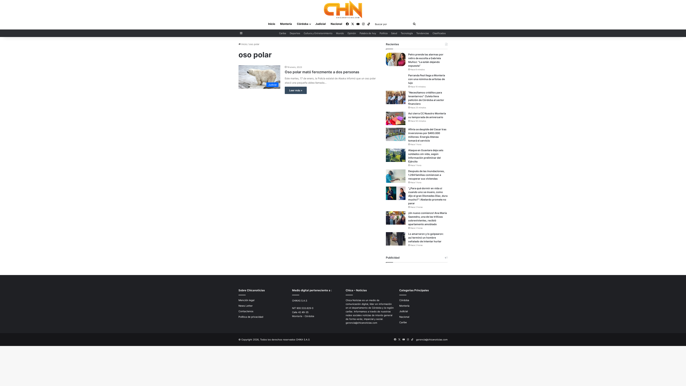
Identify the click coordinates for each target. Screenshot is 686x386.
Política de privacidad (250, 316)
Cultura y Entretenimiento (318, 33)
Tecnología (407, 33)
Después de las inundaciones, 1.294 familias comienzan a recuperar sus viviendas (426, 175)
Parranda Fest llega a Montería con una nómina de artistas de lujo (426, 79)
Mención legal (246, 300)
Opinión (351, 33)
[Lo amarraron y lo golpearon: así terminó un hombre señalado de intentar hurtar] (396, 239)
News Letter (245, 305)
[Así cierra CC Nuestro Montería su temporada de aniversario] (396, 118)
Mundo (340, 33)
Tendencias (422, 33)
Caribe (282, 33)
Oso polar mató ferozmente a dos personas (322, 72)
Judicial (320, 24)
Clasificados (439, 33)
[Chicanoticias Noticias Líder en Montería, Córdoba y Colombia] (343, 9)
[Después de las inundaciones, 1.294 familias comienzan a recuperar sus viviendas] (396, 176)
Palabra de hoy (368, 33)
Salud (394, 33)
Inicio (271, 24)
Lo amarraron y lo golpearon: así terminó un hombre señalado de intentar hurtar (426, 237)
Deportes (295, 33)
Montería (286, 24)
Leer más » (295, 90)
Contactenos (245, 311)
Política (383, 33)
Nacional (336, 24)
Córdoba (302, 24)
